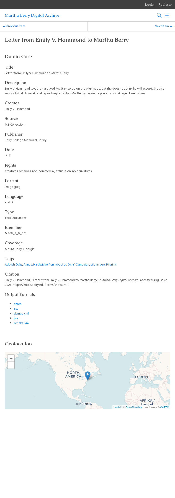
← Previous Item (14, 26)
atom (17, 304)
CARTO (164, 407)
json (16, 318)
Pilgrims (111, 264)
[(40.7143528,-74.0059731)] (87, 376)
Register (165, 4)
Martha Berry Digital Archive (32, 15)
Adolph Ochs (13, 264)
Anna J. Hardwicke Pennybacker (44, 264)
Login (149, 4)
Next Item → (164, 26)
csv (16, 309)
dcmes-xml (21, 313)
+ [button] (11, 358)
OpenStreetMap (134, 407)
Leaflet (117, 407)
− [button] (11, 365)
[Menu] (166, 15)
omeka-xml (21, 323)
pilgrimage (97, 264)
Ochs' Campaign (78, 264)
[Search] (159, 15)
